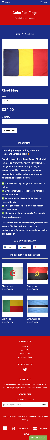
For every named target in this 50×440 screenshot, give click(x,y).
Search (25, 346)
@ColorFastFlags (25, 357)
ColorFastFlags (25, 13)
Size (4, 96)
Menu (7, 2)
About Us (25, 350)
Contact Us (39, 438)
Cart (46, 2)
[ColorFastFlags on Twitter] (25, 371)
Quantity (6, 117)
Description (24, 143)
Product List (25, 353)
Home (17, 34)
